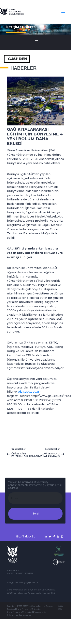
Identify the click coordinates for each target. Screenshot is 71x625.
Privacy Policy (60, 607)
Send (35, 513)
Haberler (23, 68)
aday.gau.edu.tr (28, 391)
